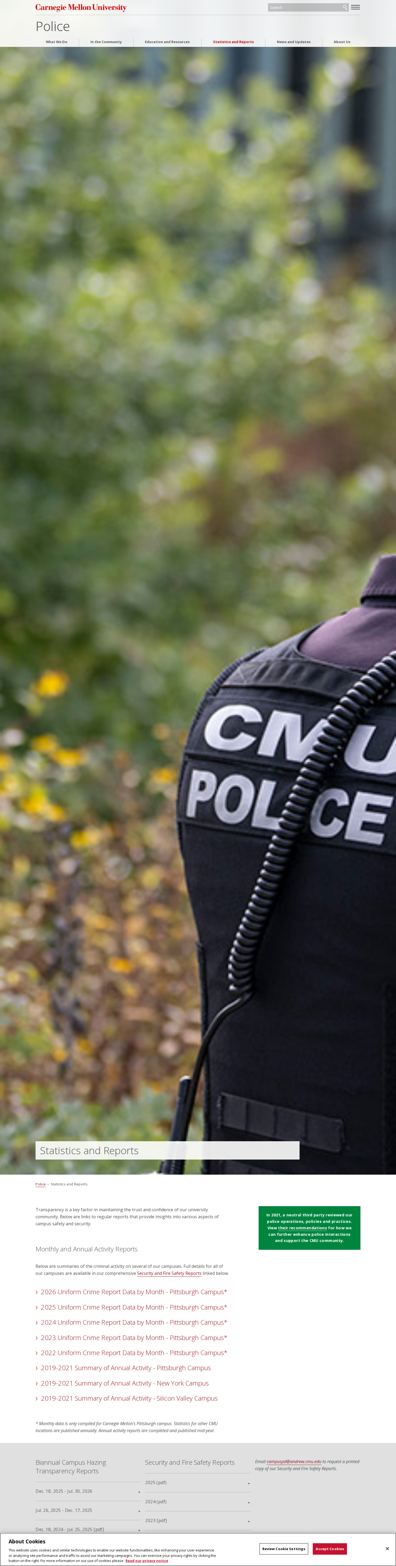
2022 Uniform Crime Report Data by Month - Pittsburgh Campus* (134, 1352)
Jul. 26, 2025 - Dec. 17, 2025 (64, 1510)
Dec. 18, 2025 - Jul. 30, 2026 (64, 1491)
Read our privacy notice (147, 1560)
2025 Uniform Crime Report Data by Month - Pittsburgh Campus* (134, 1307)
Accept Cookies (330, 1548)
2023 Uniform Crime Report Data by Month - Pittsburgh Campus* (134, 1337)
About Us (342, 42)
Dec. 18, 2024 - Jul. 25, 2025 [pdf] (70, 1529)
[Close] (387, 1549)
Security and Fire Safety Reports (169, 1273)
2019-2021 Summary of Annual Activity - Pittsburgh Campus (126, 1367)
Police (53, 26)
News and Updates (294, 42)
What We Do (56, 42)
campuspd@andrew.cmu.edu (294, 1461)
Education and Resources (167, 42)
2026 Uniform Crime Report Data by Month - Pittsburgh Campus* (134, 1291)
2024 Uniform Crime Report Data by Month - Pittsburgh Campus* (134, 1322)
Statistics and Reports (233, 42)
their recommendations (302, 1227)
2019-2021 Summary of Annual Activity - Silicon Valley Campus (129, 1398)
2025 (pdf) (155, 1482)
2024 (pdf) (155, 1502)
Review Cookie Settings (283, 1548)
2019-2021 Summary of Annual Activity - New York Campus (125, 1383)
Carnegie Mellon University (86, 8)
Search (345, 7)
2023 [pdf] (156, 1520)
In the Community (106, 42)
